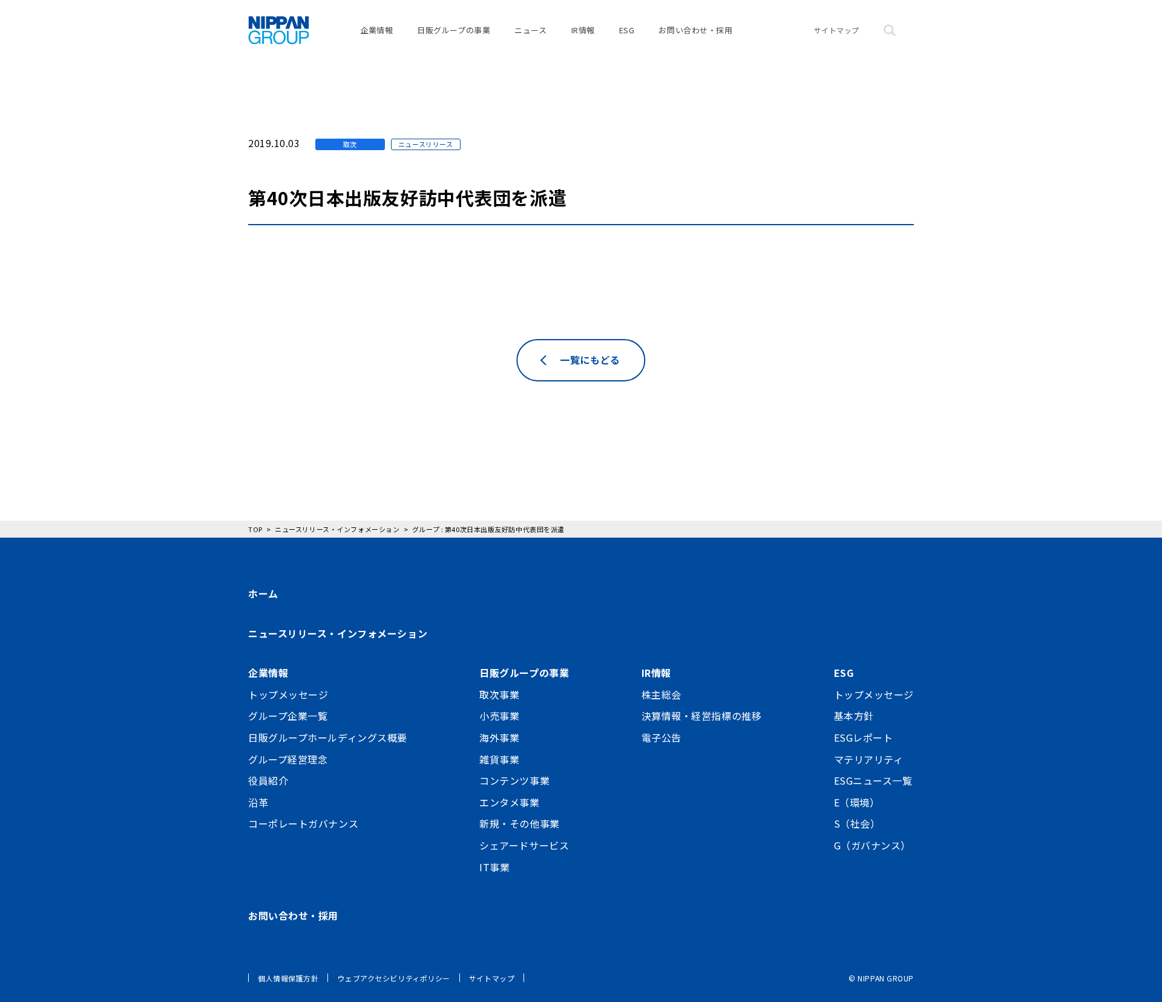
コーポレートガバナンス (303, 823)
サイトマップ (836, 30)
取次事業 (499, 694)
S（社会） (857, 823)
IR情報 (583, 30)
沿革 (258, 802)
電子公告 (661, 737)
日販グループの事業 (453, 30)
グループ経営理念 (287, 759)
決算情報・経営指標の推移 (702, 715)
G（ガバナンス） (872, 845)
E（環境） (857, 802)
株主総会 (661, 694)
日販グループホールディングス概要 (327, 737)
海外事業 (499, 737)
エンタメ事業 (509, 802)
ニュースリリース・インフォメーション (337, 633)
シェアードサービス (524, 845)
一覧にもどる (590, 359)
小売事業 (499, 715)
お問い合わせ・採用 (695, 30)
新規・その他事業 (519, 823)
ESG (627, 30)
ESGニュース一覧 (873, 780)
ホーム (263, 593)
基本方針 (854, 715)
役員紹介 (268, 780)
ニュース (530, 30)
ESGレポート (863, 737)
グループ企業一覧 (287, 715)
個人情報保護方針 (288, 978)
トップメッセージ (288, 694)
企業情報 (376, 30)
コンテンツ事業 (514, 780)
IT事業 (494, 867)
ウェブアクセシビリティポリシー (393, 978)
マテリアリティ (869, 759)
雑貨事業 (499, 759)
